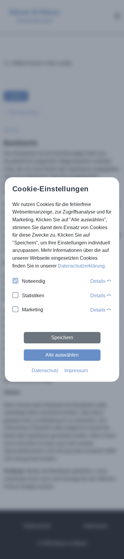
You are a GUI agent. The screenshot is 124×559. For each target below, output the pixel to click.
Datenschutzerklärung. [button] (82, 265)
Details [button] (98, 281)
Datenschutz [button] (45, 370)
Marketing (32, 309)
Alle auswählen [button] (62, 354)
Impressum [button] (76, 370)
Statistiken (33, 295)
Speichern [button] (62, 337)
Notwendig (33, 281)
